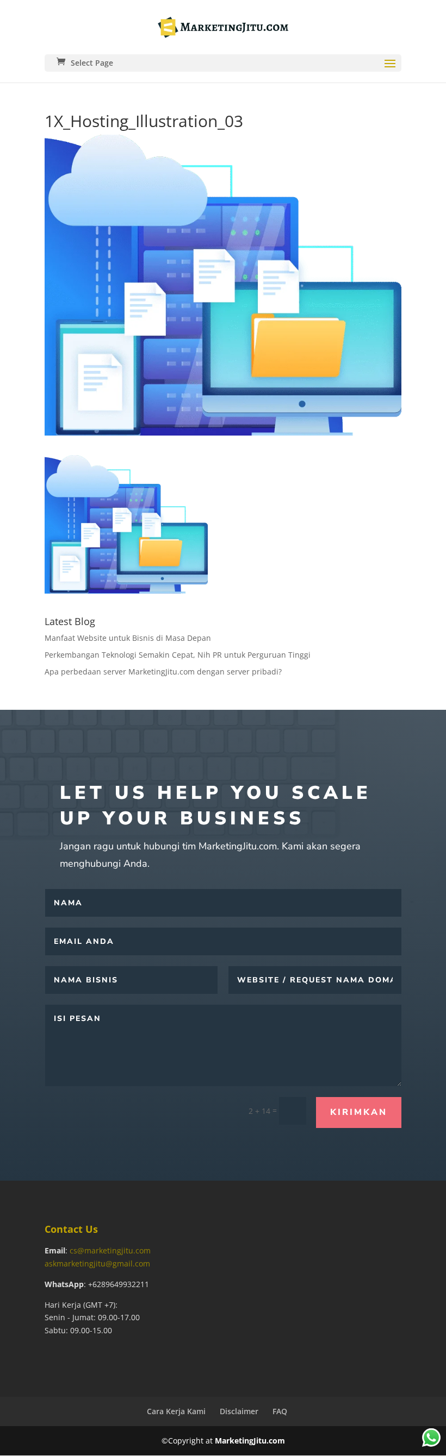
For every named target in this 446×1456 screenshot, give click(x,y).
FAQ (279, 1411)
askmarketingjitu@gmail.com (97, 1263)
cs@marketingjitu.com (110, 1250)
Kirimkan (358, 1112)
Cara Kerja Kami (176, 1411)
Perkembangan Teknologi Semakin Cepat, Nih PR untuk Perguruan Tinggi (178, 655)
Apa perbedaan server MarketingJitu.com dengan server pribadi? (163, 671)
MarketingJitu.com (250, 1440)
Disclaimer (239, 1411)
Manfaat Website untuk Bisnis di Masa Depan (128, 638)
